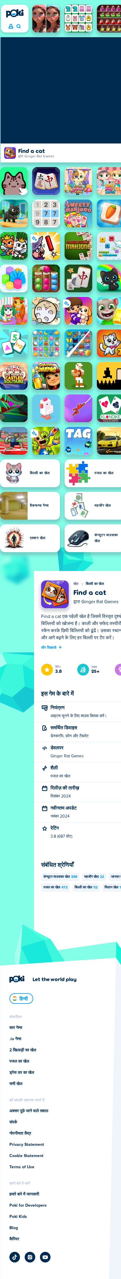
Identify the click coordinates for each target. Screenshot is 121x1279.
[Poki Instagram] (30, 1257)
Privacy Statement (26, 1145)
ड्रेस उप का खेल (21, 1073)
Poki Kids (18, 1217)
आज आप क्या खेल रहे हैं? (18, 26)
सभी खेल (15, 1084)
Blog (13, 1228)
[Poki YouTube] (45, 1257)
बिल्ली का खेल (95, 584)
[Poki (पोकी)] (14, 13)
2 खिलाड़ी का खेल (22, 1050)
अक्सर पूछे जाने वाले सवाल (28, 1111)
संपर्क (13, 1122)
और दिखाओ (49, 647)
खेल (76, 584)
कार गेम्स (15, 1028)
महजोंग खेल (94, 877)
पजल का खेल (55, 887)
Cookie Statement (26, 1156)
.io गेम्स (15, 1039)
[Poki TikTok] (14, 1257)
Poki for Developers (28, 1205)
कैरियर (14, 1239)
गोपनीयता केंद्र (20, 1133)
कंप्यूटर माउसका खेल (60, 877)
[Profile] (10, 26)
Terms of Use (21, 1167)
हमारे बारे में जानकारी (24, 1194)
